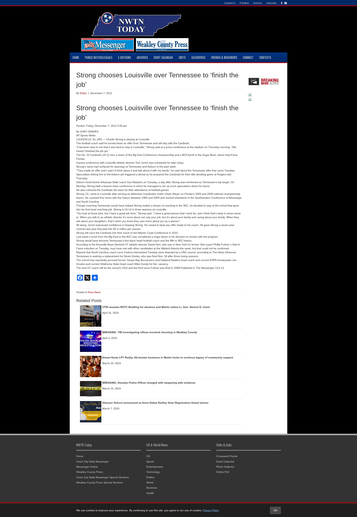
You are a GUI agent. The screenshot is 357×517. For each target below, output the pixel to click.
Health (150, 493)
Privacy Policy (211, 510)
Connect (248, 57)
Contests (265, 57)
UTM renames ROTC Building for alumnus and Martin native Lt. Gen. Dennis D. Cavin (156, 307)
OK (275, 510)
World (149, 482)
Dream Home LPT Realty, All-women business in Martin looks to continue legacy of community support (167, 357)
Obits (182, 57)
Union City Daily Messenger (92, 461)
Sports (150, 461)
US (148, 456)
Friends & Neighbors (224, 57)
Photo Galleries (225, 466)
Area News (94, 292)
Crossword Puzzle (226, 456)
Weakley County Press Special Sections (99, 482)
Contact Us (229, 3)
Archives (142, 57)
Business (151, 487)
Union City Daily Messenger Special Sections (102, 477)
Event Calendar (163, 57)
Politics (150, 477)
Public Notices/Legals (98, 57)
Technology (153, 471)
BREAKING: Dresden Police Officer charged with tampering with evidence (148, 382)
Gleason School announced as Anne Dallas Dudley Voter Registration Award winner (155, 402)
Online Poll (222, 471)
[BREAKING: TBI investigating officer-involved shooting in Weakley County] (90, 341)
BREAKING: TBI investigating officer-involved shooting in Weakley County (149, 332)
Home (76, 57)
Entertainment (154, 466)
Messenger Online (87, 466)
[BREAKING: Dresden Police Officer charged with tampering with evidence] (90, 389)
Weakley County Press (89, 471)
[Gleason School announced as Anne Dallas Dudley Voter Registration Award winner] (90, 411)
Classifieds (198, 57)
